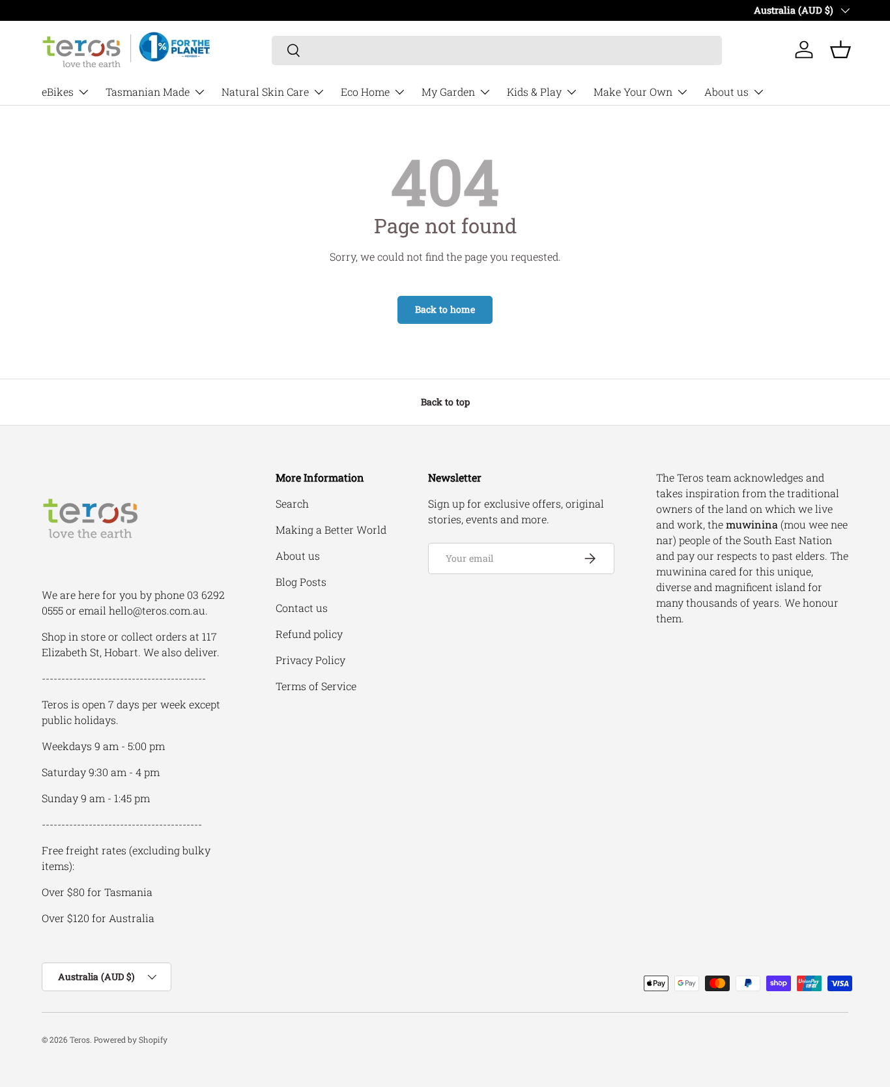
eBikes (58, 91)
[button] (840, 49)
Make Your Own (633, 91)
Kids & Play (534, 91)
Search (292, 503)
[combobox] (497, 50)
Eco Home (365, 91)
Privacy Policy (310, 660)
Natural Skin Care (265, 91)
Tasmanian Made (148, 91)
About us (726, 91)
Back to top (445, 402)
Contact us (302, 608)
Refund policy (309, 634)
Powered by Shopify (130, 1039)
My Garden (448, 91)
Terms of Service (316, 686)
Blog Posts (301, 581)
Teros (80, 1039)
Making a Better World (331, 529)
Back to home (445, 309)
